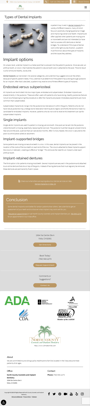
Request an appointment (18, 214)
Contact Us (45, 285)
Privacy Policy (27, 397)
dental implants (74, 25)
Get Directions (45, 245)
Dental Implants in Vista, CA (45, 184)
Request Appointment (45, 265)
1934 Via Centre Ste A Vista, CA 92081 (24, 2)
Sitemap (34, 397)
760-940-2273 (76, 214)
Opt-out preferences (17, 397)
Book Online (83, 2)
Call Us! (59, 2)
